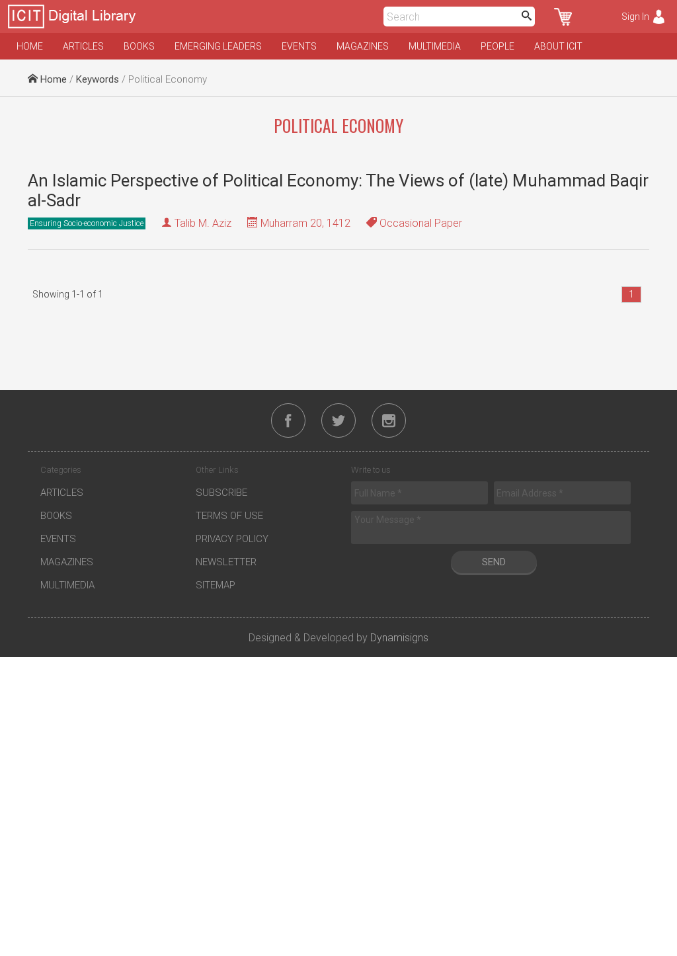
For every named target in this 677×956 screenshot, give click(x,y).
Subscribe (221, 492)
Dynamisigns (399, 637)
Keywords (97, 79)
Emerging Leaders (218, 46)
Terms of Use (229, 516)
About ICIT (558, 46)
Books (139, 46)
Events (299, 46)
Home (30, 46)
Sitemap (215, 585)
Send (494, 562)
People (497, 46)
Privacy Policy (232, 539)
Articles (83, 46)
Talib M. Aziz (203, 223)
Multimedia (435, 46)
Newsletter (226, 562)
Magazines (363, 46)
